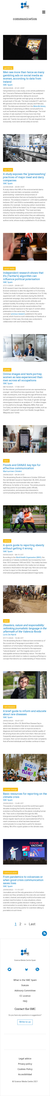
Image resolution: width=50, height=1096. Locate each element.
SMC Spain (8, 84)
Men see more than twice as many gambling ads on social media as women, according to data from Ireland (23, 77)
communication (10, 872)
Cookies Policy (25, 1069)
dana (6, 461)
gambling (8, 68)
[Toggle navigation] (44, 12)
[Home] (25, 5)
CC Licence (25, 995)
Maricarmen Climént (12, 471)
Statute (25, 985)
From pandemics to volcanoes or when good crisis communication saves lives (23, 880)
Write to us (25, 1021)
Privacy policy (25, 1063)
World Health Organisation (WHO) (28, 557)
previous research (18, 314)
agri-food (8, 170)
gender (7, 370)
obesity (7, 541)
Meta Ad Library (39, 106)
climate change (10, 789)
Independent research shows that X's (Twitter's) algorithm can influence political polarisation (23, 276)
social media (9, 268)
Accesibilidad (25, 1074)
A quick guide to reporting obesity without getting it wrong (23, 547)
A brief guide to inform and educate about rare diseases (24, 713)
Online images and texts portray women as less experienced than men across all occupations (22, 377)
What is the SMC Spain (25, 979)
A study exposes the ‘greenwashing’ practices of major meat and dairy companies (24, 177)
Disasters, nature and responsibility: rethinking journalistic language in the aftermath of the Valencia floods (24, 628)
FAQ (25, 1001)
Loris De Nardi (9, 634)
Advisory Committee (25, 990)
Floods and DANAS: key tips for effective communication (22, 467)
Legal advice (25, 1058)
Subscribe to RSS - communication (44, 932)
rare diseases (9, 707)
